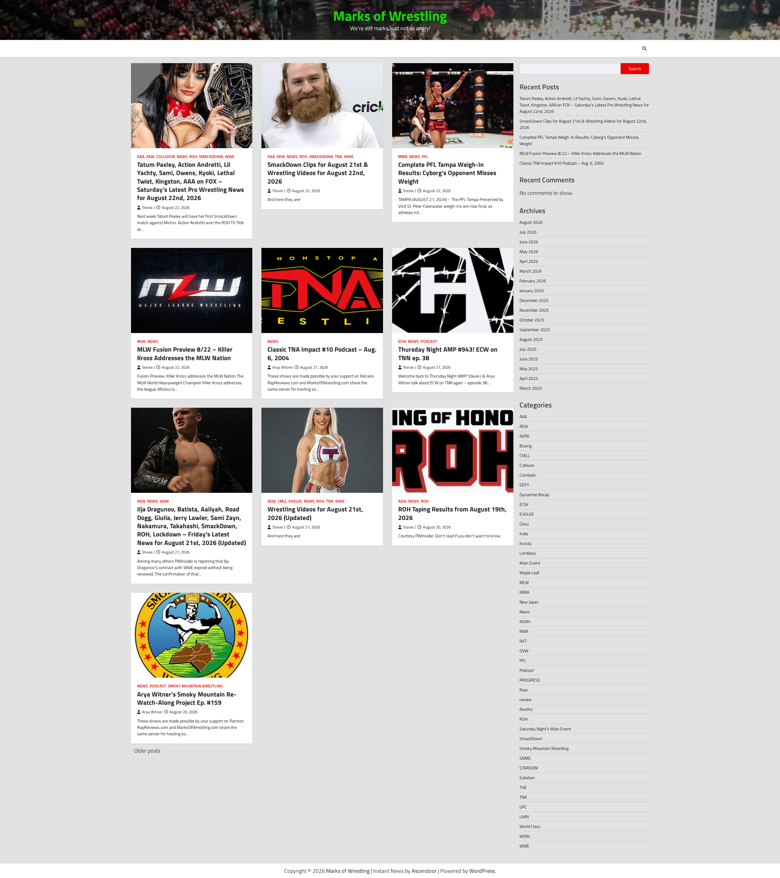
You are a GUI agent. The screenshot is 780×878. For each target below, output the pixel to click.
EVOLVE (295, 501)
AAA (140, 156)
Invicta (525, 543)
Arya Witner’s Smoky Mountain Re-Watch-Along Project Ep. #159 (186, 698)
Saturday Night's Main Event (545, 729)
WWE (229, 156)
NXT (523, 641)
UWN (524, 816)
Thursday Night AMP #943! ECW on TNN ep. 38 (448, 353)
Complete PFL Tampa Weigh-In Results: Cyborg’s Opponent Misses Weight (447, 172)
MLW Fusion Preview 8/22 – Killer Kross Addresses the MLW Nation (184, 353)
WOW (524, 836)
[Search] (644, 48)
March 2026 (530, 271)
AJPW (524, 436)
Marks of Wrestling (390, 15)
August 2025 (531, 339)
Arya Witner (282, 367)
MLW (141, 341)
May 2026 (528, 251)
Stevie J (148, 207)
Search (635, 68)
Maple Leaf (529, 572)
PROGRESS (529, 680)
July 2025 (528, 349)
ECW (402, 341)
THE (523, 787)
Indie (523, 533)
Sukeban (527, 777)
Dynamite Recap (534, 494)
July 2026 (528, 232)
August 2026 (531, 222)
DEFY (524, 485)
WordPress (482, 871)
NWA (523, 631)
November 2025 (534, 310)
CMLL (282, 501)
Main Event (529, 563)
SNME (525, 758)
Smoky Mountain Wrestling (195, 686)
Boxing (525, 446)
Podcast (428, 341)
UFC (523, 807)
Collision (165, 156)
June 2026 (528, 241)
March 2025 (530, 388)
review (525, 699)
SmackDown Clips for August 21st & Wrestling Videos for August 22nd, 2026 (318, 172)
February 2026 (532, 281)
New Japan (529, 602)
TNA (338, 156)
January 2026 (531, 290)
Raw (523, 689)
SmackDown (211, 156)
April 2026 (528, 261)
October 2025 (531, 320)
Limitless (527, 553)
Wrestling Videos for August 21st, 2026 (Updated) (315, 513)
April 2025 (528, 378)
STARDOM (528, 768)
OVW (523, 650)
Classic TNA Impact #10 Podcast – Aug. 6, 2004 (322, 353)
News (182, 156)
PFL (425, 156)
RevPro (526, 709)
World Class (530, 826)
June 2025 (528, 359)
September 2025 (534, 329)
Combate (527, 475)
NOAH (524, 621)
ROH (193, 156)
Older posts (147, 751)
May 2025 (528, 368)
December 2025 (533, 300)
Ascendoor (424, 871)
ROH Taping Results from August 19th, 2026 (452, 513)
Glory (524, 524)
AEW (150, 156)
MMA (402, 156)
